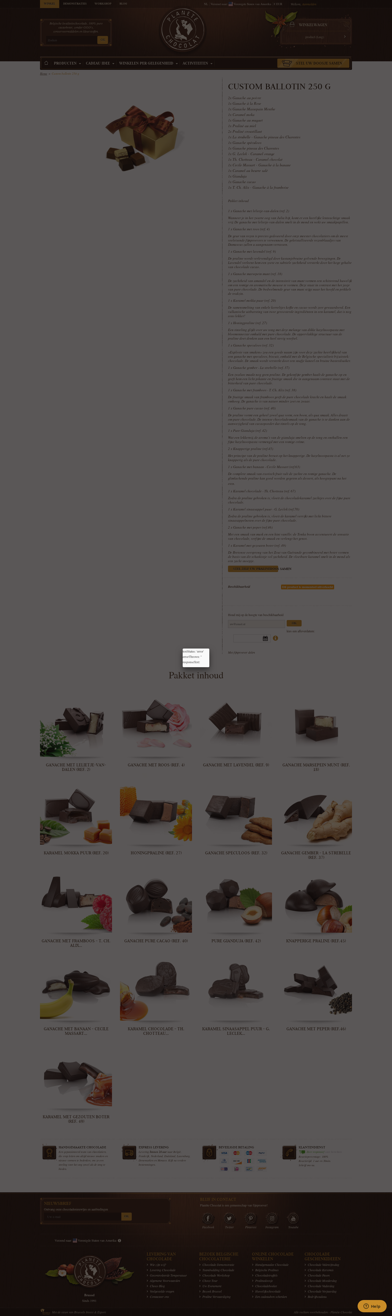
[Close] (209, 648)
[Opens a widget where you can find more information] (372, 1306)
